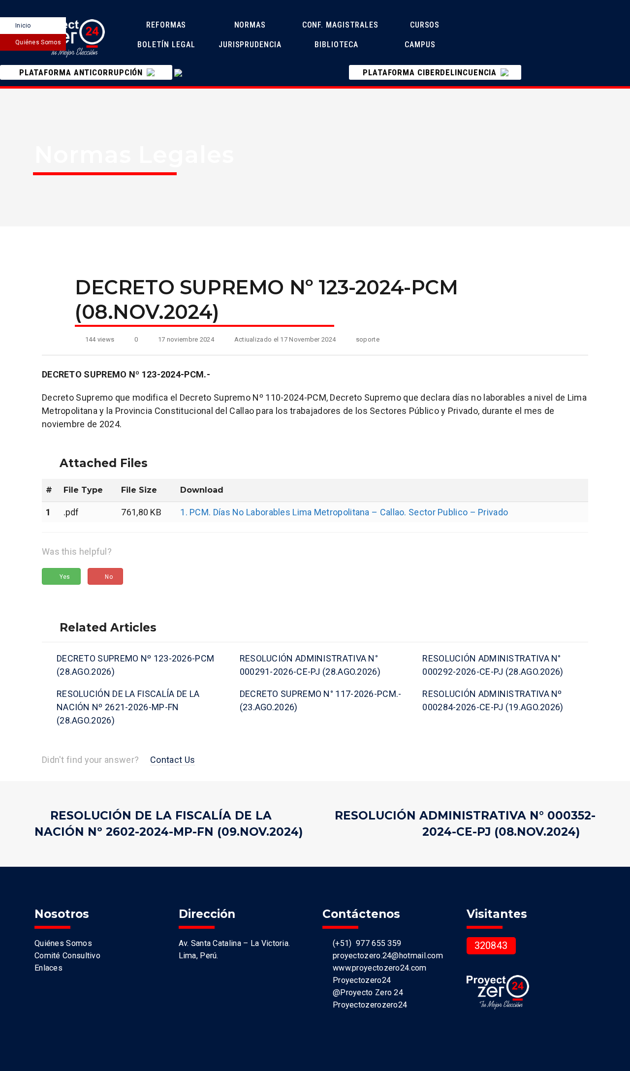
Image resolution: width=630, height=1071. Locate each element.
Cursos (426, 25)
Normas (251, 25)
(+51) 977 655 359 (364, 943)
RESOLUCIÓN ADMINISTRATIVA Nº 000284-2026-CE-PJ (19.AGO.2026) (492, 700)
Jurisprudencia (251, 44)
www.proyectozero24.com (377, 968)
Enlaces (48, 968)
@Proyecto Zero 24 (365, 992)
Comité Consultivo (67, 955)
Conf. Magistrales (340, 25)
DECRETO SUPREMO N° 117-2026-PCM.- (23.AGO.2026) (321, 700)
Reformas (167, 25)
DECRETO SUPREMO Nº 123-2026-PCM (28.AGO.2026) (135, 665)
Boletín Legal (167, 44)
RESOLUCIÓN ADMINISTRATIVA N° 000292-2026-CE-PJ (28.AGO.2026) (492, 665)
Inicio (23, 25)
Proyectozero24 (359, 980)
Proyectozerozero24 (367, 1004)
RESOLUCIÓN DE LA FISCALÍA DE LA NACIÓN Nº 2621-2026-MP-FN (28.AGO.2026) (128, 707)
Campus (420, 44)
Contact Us (172, 760)
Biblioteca (336, 44)
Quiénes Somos (38, 42)
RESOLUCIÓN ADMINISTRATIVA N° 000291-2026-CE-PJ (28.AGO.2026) (310, 665)
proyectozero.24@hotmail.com (385, 955)
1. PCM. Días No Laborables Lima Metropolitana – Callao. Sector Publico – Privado (344, 512)
